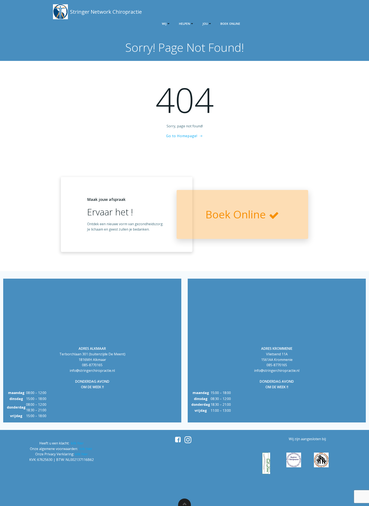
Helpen (184, 24)
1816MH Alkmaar (92, 359)
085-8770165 (92, 365)
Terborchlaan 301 (73, 354)
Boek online (230, 24)
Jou (205, 24)
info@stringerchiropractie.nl (92, 370)
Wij (164, 24)
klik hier (77, 443)
